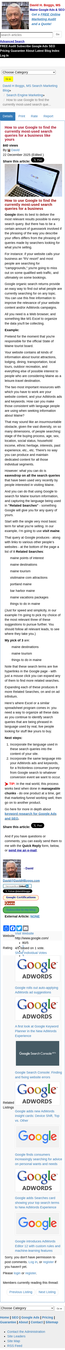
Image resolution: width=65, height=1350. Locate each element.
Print (21, 116)
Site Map (13, 1341)
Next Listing (47, 1292)
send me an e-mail (22, 850)
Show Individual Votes (31, 953)
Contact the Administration (26, 1332)
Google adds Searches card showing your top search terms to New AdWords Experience (37, 1202)
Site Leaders (16, 1336)
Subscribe (24, 46)
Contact (37, 1322)
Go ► (8, 79)
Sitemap (52, 1322)
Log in (33, 1262)
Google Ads (40, 46)
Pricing (5, 50)
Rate (34, 116)
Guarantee (18, 50)
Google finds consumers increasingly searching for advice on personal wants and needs (38, 1159)
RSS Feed (14, 1346)
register (48, 1262)
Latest (39, 50)
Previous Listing (20, 1292)
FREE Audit (8, 46)
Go (57, 34)
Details (8, 116)
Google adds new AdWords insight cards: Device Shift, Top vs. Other (37, 1115)
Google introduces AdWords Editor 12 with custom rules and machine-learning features (37, 1245)
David (15, 150)
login (17, 1273)
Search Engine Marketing (24, 95)
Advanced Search (12, 41)
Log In (4, 55)
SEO (52, 46)
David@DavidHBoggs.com (21, 880)
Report (48, 116)
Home (4, 1317)
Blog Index (52, 50)
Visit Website (24, 933)
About (30, 50)
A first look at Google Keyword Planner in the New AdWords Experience (36, 1031)
